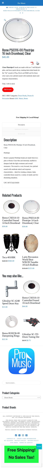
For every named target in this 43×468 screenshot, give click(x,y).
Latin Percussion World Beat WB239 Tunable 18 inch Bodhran (30, 261)
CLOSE (39, 446)
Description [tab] (21, 125)
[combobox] (21, 397)
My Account (8, 440)
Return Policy (33, 440)
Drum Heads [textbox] (21, 397)
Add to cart (8, 89)
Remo (26, 98)
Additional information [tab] (21, 129)
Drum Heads (22, 96)
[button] (5, 20)
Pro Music (21, 3)
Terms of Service (26, 442)
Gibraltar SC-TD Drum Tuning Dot (30, 335)
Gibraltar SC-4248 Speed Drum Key (11, 302)
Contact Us (11, 438)
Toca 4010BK (8, 257)
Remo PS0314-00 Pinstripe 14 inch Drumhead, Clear (30, 220)
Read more (11, 211)
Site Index (14, 442)
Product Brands (9, 407)
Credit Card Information (26, 438)
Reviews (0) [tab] (21, 134)
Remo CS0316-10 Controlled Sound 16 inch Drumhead (31, 300)
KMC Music (19, 98)
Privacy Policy (20, 440)
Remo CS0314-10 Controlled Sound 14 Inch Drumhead (11, 220)
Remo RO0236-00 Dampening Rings (11, 334)
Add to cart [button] (12, 326)
